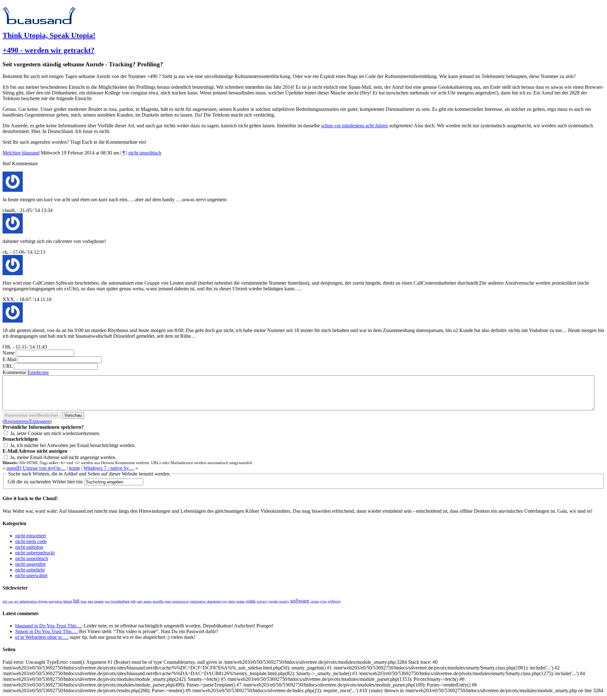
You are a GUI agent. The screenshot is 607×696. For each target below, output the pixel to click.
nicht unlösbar (29, 547)
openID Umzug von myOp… (35, 468)
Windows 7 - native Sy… (108, 468)
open (168, 601)
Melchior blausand (21, 152)
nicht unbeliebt (30, 569)
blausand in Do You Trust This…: (49, 625)
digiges (42, 601)
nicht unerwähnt (31, 575)
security (284, 601)
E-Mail (9, 359)
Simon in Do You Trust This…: (46, 631)
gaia (90, 601)
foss (83, 601)
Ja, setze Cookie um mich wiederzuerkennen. (55, 433)
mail (139, 601)
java (107, 601)
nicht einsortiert (30, 535)
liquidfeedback (120, 601)
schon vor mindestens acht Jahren (354, 125)
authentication (28, 601)
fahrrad (67, 601)
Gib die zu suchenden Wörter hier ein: (45, 481)
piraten (240, 601)
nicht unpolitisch (144, 152)
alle (337, 601)
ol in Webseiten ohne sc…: (42, 637)
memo (147, 601)
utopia (315, 601)
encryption (55, 601)
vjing (323, 601)
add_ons (8, 601)
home (74, 468)
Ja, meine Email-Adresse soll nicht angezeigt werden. (63, 457)
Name (9, 352)
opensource (180, 601)
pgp (224, 601)
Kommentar (14, 372)
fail (76, 601)
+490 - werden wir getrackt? (49, 50)
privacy (262, 601)
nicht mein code (31, 541)
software (300, 601)
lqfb (133, 601)
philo (231, 601)
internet (98, 601)
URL (8, 366)
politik (250, 601)
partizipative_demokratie (205, 601)
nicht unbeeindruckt (35, 552)
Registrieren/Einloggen (27, 421)
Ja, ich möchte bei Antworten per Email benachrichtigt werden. (73, 445)
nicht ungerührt (30, 564)
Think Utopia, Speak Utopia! (49, 35)
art (16, 601)
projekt (273, 601)
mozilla (158, 601)
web (331, 601)
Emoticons (38, 372)
